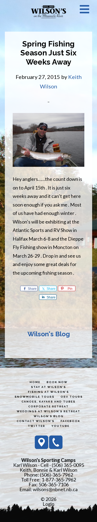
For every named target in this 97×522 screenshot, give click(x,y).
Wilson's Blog (48, 334)
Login (48, 504)
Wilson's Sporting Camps (48, 12)
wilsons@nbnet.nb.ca (55, 489)
